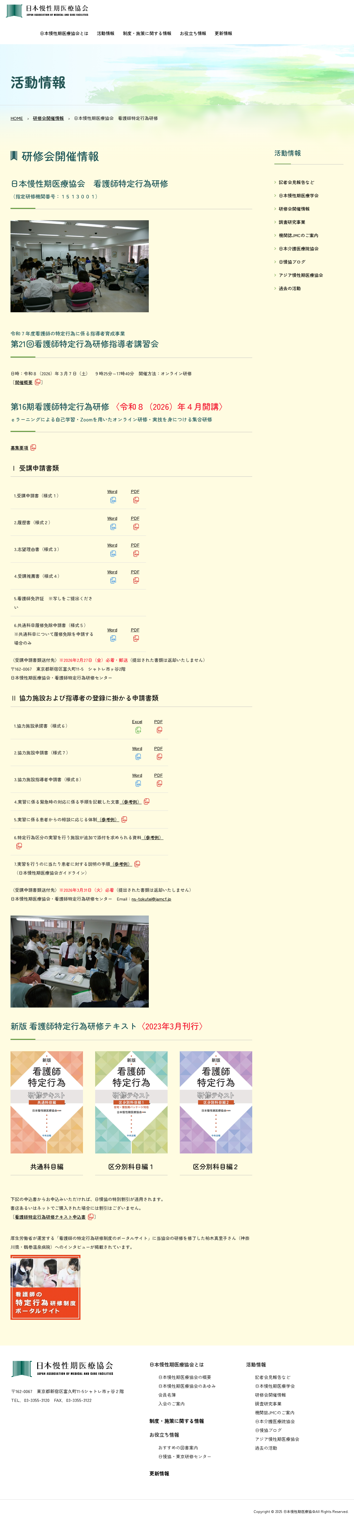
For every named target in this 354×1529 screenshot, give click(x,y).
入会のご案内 (171, 1403)
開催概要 (24, 382)
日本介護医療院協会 (299, 248)
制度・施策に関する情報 (147, 33)
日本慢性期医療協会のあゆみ (187, 1386)
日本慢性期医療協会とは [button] (64, 33)
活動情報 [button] (105, 33)
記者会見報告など (296, 182)
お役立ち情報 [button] (193, 33)
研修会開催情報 (48, 118)
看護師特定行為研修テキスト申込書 (50, 1216)
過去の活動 (290, 288)
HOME (17, 118)
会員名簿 (167, 1394)
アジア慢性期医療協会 (301, 275)
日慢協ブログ (292, 261)
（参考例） (130, 801)
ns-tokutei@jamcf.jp (151, 898)
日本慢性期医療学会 (299, 195)
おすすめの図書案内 (178, 1447)
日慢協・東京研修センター (184, 1456)
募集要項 (19, 447)
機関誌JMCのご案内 (298, 235)
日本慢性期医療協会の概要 (184, 1377)
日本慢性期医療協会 (50, 11)
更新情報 (223, 33)
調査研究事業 (292, 222)
